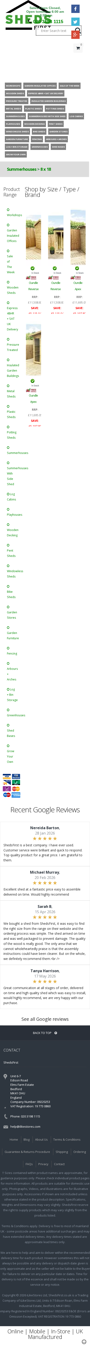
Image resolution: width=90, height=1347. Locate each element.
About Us (41, 1139)
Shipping (62, 1152)
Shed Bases (11, 733)
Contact (59, 1164)
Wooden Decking (12, 532)
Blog (27, 1139)
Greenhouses (13, 715)
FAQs (29, 1164)
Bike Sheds (11, 594)
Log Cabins (11, 496)
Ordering (79, 1152)
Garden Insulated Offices (13, 235)
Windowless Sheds (13, 573)
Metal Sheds (11, 393)
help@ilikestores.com (25, 1126)
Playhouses (13, 515)
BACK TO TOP (42, 1033)
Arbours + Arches (12, 674)
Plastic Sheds (11, 414)
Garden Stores (12, 615)
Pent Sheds (11, 553)
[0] (78, 57)
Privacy (43, 1164)
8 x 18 (45, 169)
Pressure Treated (13, 347)
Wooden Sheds (12, 290)
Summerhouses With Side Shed (13, 476)
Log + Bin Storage (12, 694)
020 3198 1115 (48, 21)
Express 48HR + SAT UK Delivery (12, 318)
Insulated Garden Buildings (13, 370)
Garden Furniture (13, 635)
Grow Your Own (10, 756)
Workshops (13, 215)
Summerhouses (22, 169)
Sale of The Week (11, 264)
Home (14, 1139)
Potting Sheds (11, 435)
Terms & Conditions (67, 1139)
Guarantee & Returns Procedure (27, 1152)
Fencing (12, 653)
